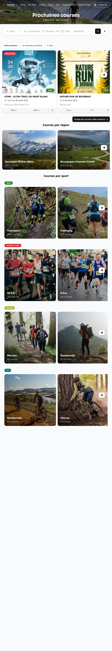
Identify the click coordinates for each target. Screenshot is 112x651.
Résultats (32, 5)
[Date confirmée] (5, 100)
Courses (11, 5)
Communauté (84, 5)
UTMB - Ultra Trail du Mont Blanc (26, 96)
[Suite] (104, 74)
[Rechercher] (98, 31)
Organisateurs (68, 5)
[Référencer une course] (105, 31)
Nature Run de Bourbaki (75, 96)
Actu (58, 5)
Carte (22, 5)
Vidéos (42, 5)
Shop (50, 5)
